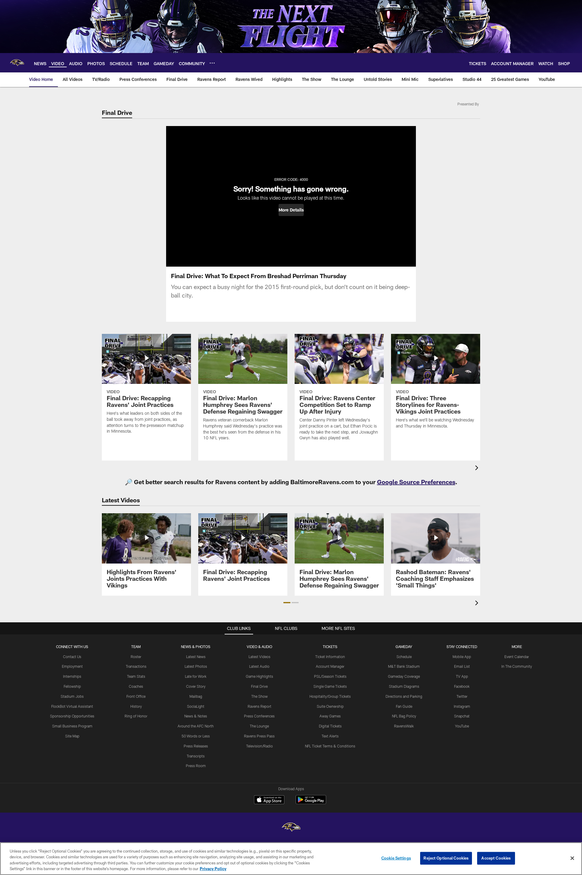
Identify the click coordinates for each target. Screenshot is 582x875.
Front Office (136, 696)
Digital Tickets (330, 726)
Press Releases (196, 746)
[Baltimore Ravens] (291, 827)
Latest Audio (259, 666)
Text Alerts (330, 736)
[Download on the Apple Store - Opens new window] (269, 800)
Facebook (462, 686)
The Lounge (259, 726)
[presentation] (477, 468)
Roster (136, 656)
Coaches (136, 686)
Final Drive (259, 686)
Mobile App (462, 656)
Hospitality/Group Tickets (330, 696)
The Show (259, 696)
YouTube (462, 726)
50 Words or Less (196, 736)
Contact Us (72, 656)
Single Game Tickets (330, 686)
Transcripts (196, 756)
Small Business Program (72, 726)
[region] (291, 858)
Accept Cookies (496, 858)
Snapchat (462, 716)
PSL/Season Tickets (330, 676)
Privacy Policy (213, 868)
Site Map (72, 736)
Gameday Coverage (404, 676)
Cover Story (196, 686)
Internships (72, 676)
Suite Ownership (330, 706)
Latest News (196, 656)
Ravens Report (259, 706)
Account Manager (330, 666)
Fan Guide (404, 706)
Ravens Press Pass (259, 736)
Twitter (462, 696)
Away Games (330, 716)
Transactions (136, 666)
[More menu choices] (212, 63)
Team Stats (136, 676)
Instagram (462, 706)
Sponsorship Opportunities (72, 716)
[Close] (572, 858)
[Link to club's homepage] (17, 62)
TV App (462, 676)
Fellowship (72, 686)
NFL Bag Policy (404, 716)
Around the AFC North (196, 726)
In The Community (516, 666)
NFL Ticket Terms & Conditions (330, 746)
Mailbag (195, 696)
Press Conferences (259, 716)
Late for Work (195, 676)
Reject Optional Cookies (446, 858)
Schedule (404, 656)
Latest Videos (259, 656)
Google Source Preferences (416, 481)
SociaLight (195, 706)
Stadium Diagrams (404, 686)
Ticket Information (330, 656)
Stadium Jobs (72, 696)
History (136, 706)
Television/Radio (259, 746)
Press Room (196, 766)
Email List (462, 666)
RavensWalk (404, 726)
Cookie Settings (396, 858)
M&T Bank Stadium (404, 666)
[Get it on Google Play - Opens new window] (311, 802)
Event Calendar (516, 656)
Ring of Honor (136, 716)
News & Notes (195, 716)
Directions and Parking (404, 696)
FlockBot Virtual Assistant (72, 706)
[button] (291, 210)
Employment (72, 666)
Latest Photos (196, 666)
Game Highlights (259, 676)
